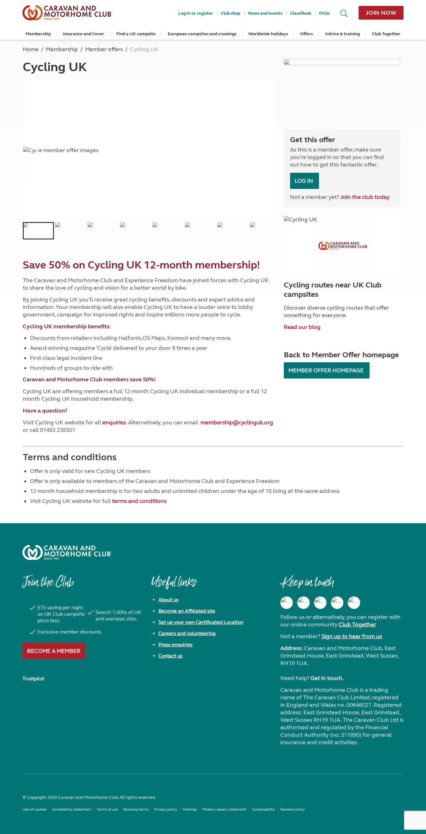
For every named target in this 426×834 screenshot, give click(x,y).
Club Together (386, 33)
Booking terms (135, 809)
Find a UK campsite (136, 33)
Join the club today (365, 197)
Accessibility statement (71, 809)
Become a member (53, 651)
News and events (265, 13)
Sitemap (190, 809)
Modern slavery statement (224, 809)
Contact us (170, 656)
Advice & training (342, 33)
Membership (38, 33)
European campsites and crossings (202, 33)
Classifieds (300, 13)
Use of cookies (34, 809)
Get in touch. (327, 678)
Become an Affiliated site (186, 611)
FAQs (324, 13)
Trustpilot (33, 679)
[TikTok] (354, 602)
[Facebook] (286, 602)
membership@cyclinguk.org (237, 422)
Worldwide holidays (268, 33)
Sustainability (263, 809)
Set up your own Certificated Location (200, 622)
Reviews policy (292, 809)
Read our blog (302, 327)
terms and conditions (139, 501)
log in (304, 180)
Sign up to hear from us (352, 636)
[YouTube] (337, 602)
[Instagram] (303, 602)
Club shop (230, 13)
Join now (381, 12)
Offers (306, 33)
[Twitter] (320, 602)
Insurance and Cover (83, 33)
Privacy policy (165, 809)
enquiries (114, 422)
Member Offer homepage (326, 370)
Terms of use (107, 809)
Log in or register (195, 13)
